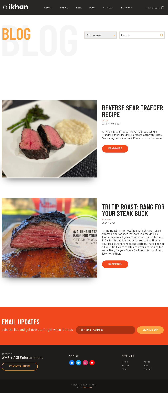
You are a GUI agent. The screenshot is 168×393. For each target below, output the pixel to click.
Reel (79, 8)
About (48, 8)
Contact (108, 8)
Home (125, 362)
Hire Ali (64, 8)
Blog (92, 8)
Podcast (126, 8)
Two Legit (87, 387)
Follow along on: (153, 8)
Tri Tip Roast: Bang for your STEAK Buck (133, 209)
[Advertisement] (84, 74)
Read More (115, 148)
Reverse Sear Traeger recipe (132, 110)
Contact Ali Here (19, 366)
